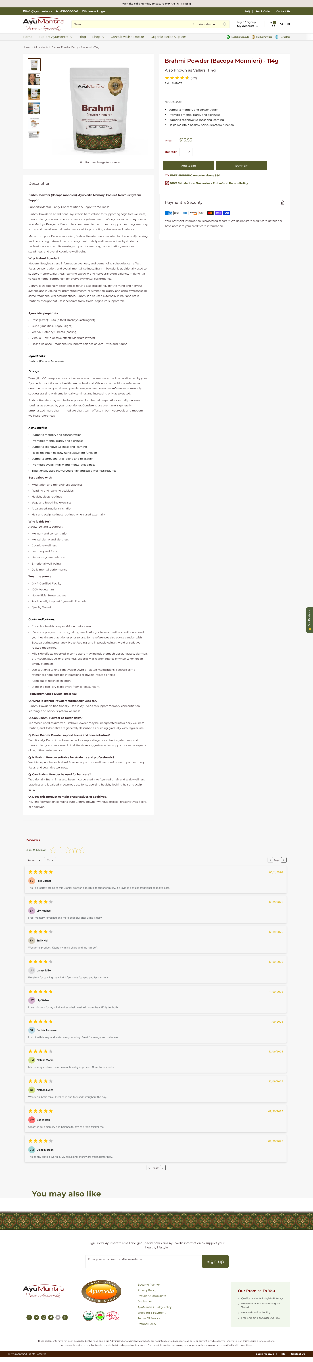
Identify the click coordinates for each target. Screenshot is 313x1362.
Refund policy (147, 1324)
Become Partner (149, 1284)
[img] (177, 78)
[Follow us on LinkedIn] (65, 1317)
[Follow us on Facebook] (29, 1317)
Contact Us (283, 11)
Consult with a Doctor (127, 37)
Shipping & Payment (152, 1312)
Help (282, 1353)
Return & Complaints (152, 1296)
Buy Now (241, 165)
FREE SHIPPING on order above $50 (194, 175)
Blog (82, 37)
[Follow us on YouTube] (57, 1317)
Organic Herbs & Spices (168, 37)
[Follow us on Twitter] (36, 1317)
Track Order (263, 11)
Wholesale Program (95, 11)
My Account (246, 26)
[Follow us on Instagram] (43, 1317)
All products (41, 47)
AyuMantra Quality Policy (155, 1307)
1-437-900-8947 (68, 11)
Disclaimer (145, 1301)
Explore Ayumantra (53, 37)
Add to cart (188, 165)
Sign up (215, 1261)
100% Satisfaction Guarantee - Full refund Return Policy (209, 183)
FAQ (247, 11)
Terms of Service (149, 1318)
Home (27, 37)
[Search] (224, 24)
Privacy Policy (147, 1290)
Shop (96, 37)
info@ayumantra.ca (39, 11)
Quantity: (171, 152)
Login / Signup (265, 1353)
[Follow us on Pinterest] (51, 1317)
